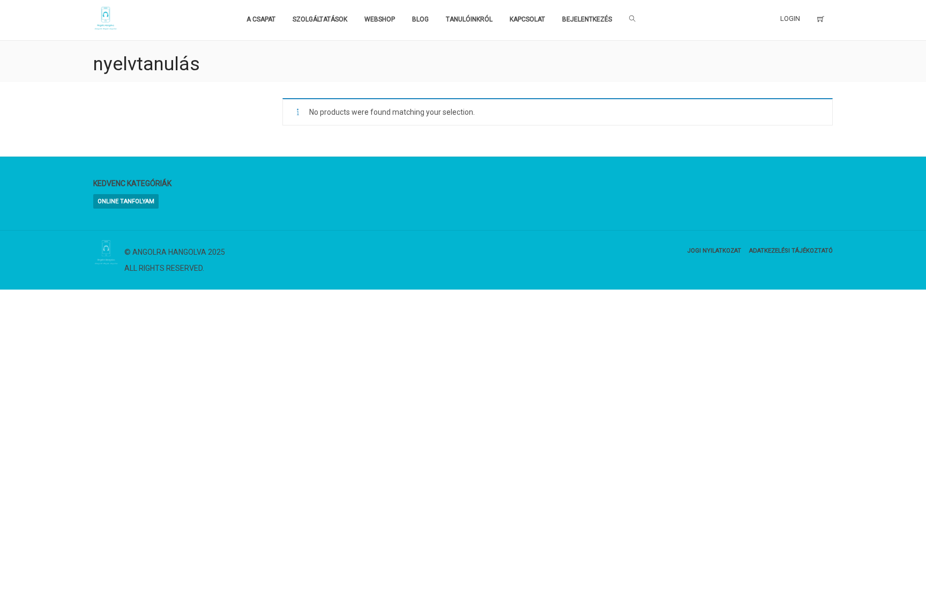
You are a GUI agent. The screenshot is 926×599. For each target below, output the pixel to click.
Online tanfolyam (126, 201)
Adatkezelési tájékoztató (791, 250)
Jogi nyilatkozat (714, 250)
